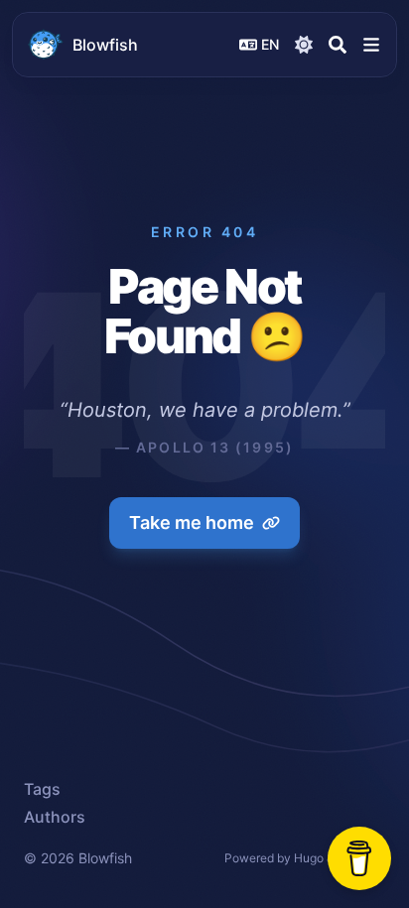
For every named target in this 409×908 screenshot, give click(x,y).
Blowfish (105, 45)
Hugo (309, 857)
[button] (371, 45)
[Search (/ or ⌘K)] (337, 45)
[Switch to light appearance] (304, 45)
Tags (42, 789)
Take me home (191, 522)
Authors (54, 817)
